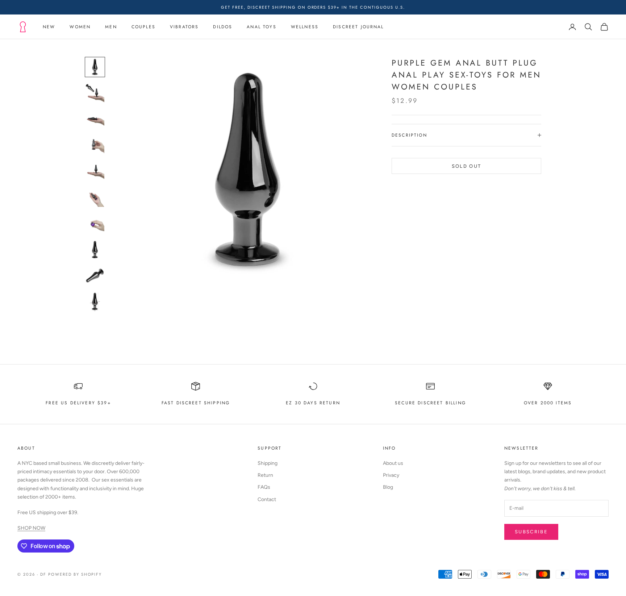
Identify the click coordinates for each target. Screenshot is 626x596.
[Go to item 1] (95, 67)
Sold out (466, 165)
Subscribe (531, 531)
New (49, 27)
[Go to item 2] (95, 93)
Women (80, 27)
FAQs (264, 487)
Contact (267, 499)
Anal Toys (261, 27)
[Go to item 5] (95, 171)
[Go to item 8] (95, 249)
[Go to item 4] (95, 145)
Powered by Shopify (75, 574)
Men (111, 27)
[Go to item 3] (95, 119)
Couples (143, 27)
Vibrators (184, 27)
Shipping (267, 463)
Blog (388, 487)
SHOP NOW (31, 528)
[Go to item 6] (95, 197)
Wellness (304, 27)
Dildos (222, 27)
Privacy (391, 475)
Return (265, 475)
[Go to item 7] (95, 223)
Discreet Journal (358, 27)
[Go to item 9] (95, 276)
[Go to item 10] (95, 302)
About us (393, 463)
